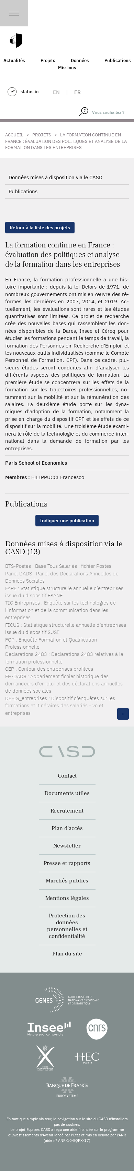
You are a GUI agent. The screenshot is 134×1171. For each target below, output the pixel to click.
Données (80, 60)
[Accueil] (16, 41)
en (56, 92)
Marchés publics (67, 881)
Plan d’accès (67, 828)
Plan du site (67, 953)
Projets (48, 60)
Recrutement (67, 811)
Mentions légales (67, 898)
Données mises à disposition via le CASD (55, 177)
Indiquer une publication (67, 520)
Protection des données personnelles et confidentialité (67, 926)
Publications (23, 191)
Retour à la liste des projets (40, 227)
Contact (67, 776)
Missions (67, 67)
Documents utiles (67, 793)
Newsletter (67, 846)
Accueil (14, 135)
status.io (29, 92)
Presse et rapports (67, 863)
